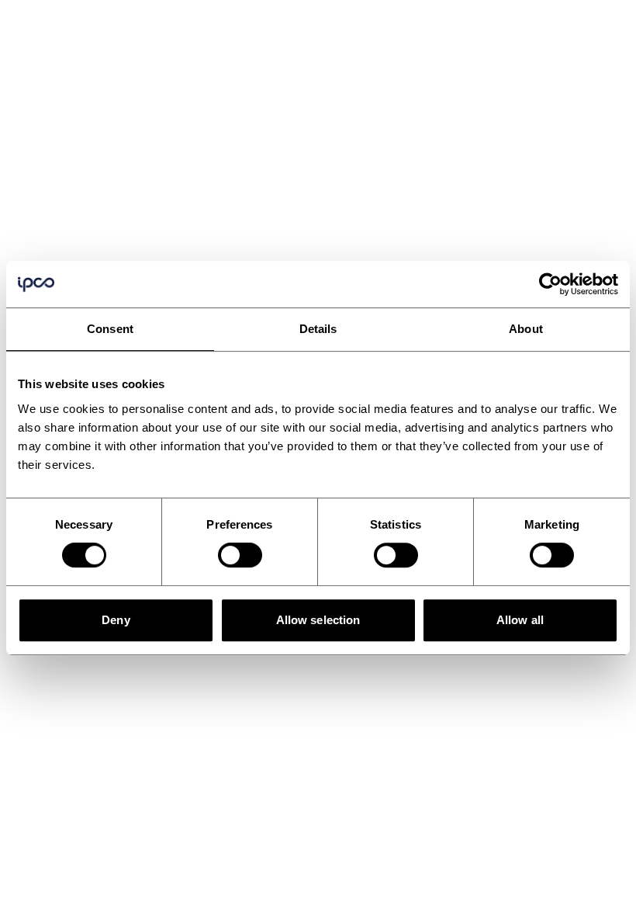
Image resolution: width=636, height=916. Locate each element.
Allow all (520, 619)
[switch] (240, 555)
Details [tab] (318, 328)
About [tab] (526, 328)
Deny (116, 619)
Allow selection (318, 619)
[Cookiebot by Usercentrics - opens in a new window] (550, 284)
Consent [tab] (110, 328)
